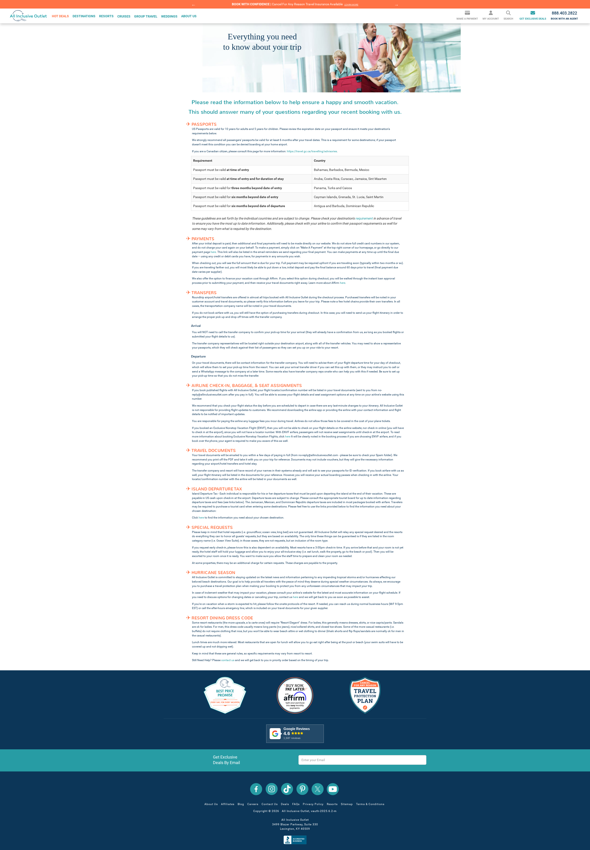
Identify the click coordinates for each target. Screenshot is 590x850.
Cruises (123, 16)
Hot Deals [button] (60, 16)
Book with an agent (564, 15)
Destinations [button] (84, 16)
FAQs (296, 804)
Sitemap (347, 804)
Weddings (169, 16)
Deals (285, 804)
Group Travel (145, 16)
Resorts (332, 804)
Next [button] (396, 4)
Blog (241, 804)
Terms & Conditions (370, 804)
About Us (211, 804)
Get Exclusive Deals (532, 19)
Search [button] (508, 19)
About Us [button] (189, 16)
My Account (491, 19)
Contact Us (270, 804)
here (213, 252)
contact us (227, 660)
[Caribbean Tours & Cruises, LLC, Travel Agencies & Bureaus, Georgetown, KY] (296, 839)
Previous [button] (193, 4)
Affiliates (227, 804)
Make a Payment (467, 19)
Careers (252, 804)
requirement (364, 218)
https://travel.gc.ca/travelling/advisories (312, 151)
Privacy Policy (313, 804)
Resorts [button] (106, 16)
